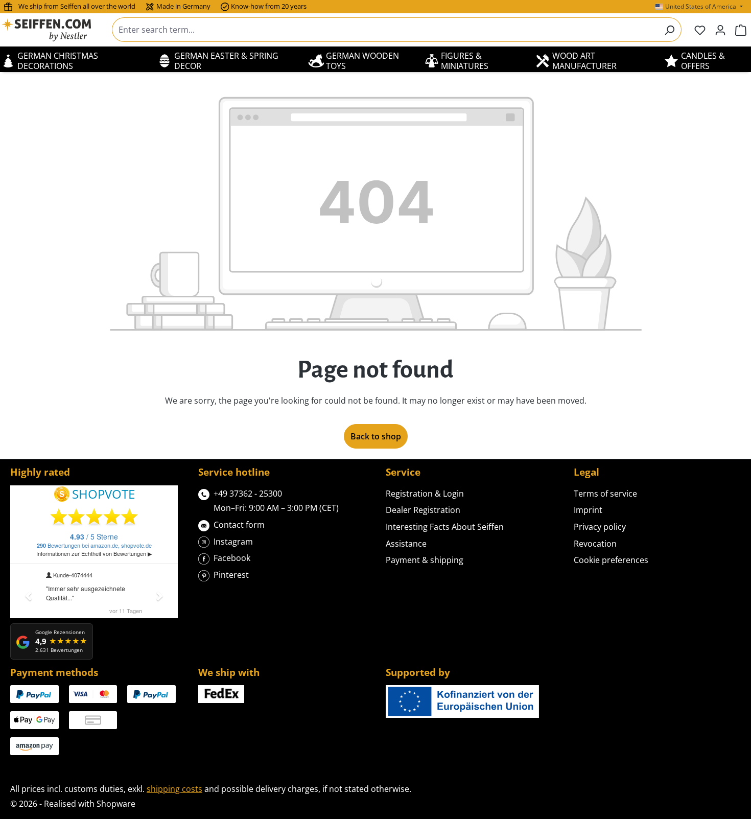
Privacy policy (600, 526)
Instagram (233, 541)
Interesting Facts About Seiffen (445, 526)
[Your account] (720, 29)
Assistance (406, 543)
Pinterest (231, 574)
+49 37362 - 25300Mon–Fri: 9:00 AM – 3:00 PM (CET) (276, 501)
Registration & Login (425, 493)
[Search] (670, 29)
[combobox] (385, 29)
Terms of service (605, 493)
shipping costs (174, 788)
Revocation (595, 543)
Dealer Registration (423, 510)
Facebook (232, 558)
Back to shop (375, 436)
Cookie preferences (611, 560)
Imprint (588, 510)
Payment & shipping (424, 560)
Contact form (239, 524)
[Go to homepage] (53, 29)
